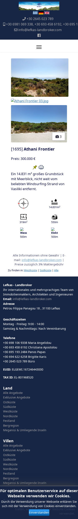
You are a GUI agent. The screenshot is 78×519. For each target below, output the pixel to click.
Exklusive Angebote (16, 397)
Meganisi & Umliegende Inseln (24, 430)
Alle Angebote (13, 393)
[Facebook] (39, 35)
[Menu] (39, 47)
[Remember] (35, 167)
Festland (9, 421)
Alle (56, 270)
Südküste (45, 270)
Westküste (30, 270)
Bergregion (11, 425)
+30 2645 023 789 (40, 18)
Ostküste (9, 402)
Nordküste (10, 416)
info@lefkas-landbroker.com (40, 30)
